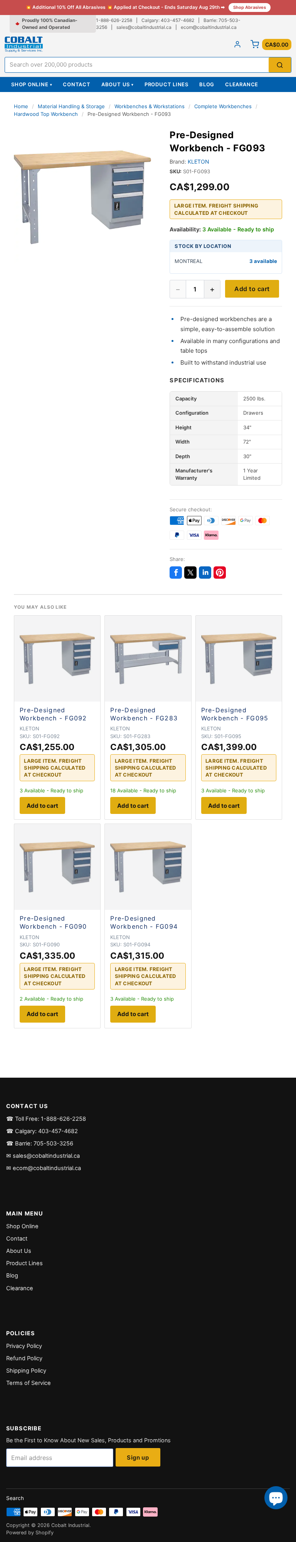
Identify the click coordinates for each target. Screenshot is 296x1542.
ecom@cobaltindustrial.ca (209, 27)
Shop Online (31, 84)
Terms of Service (28, 1383)
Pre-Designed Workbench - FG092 (53, 714)
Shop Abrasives (249, 7)
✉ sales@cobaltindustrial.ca (43, 1155)
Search (15, 1498)
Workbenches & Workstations (149, 106)
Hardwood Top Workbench (46, 114)
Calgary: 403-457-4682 (167, 20)
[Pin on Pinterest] (220, 572)
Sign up (138, 1457)
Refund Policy (24, 1358)
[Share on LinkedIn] (205, 572)
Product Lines (166, 84)
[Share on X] (190, 572)
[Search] (280, 64)
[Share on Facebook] (176, 572)
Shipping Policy (26, 1370)
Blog (206, 84)
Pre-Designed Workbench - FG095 (235, 714)
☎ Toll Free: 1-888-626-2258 (46, 1118)
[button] (82, 197)
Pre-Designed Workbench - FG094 (144, 922)
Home (21, 106)
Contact (76, 84)
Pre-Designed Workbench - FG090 (53, 922)
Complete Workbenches (223, 106)
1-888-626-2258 (114, 20)
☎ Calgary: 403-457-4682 (42, 1131)
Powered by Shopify (30, 1532)
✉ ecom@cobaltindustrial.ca (43, 1168)
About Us (117, 84)
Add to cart (251, 289)
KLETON (198, 161)
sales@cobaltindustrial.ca (144, 27)
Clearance (241, 84)
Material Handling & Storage (71, 106)
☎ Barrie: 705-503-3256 (39, 1143)
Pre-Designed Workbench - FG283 (144, 714)
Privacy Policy (24, 1346)
